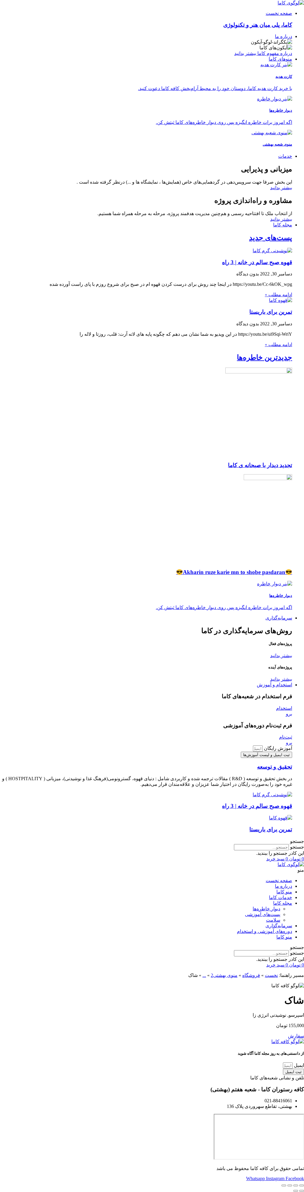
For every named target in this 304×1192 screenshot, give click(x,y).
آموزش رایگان (277, 748)
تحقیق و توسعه (274, 767)
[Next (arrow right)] (295, 1191)
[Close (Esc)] (301, 1185)
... (204, 975)
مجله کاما (282, 903)
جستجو (297, 846)
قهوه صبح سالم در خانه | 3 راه (257, 262)
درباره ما (283, 886)
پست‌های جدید (270, 238)
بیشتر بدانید (281, 187)
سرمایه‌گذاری (278, 925)
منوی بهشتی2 (224, 975)
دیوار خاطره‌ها (266, 908)
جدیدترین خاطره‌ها (264, 357)
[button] (152, 841)
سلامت (273, 920)
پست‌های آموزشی (262, 914)
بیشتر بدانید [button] (281, 655)
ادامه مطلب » (278, 294)
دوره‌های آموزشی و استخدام (264, 931)
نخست (271, 975)
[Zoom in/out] (283, 1185)
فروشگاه (251, 975)
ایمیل (298, 1065)
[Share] (295, 1185)
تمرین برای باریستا (270, 312)
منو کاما (284, 891)
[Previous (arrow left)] (301, 1191)
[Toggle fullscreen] (289, 1185)
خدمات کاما (280, 897)
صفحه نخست (279, 880)
